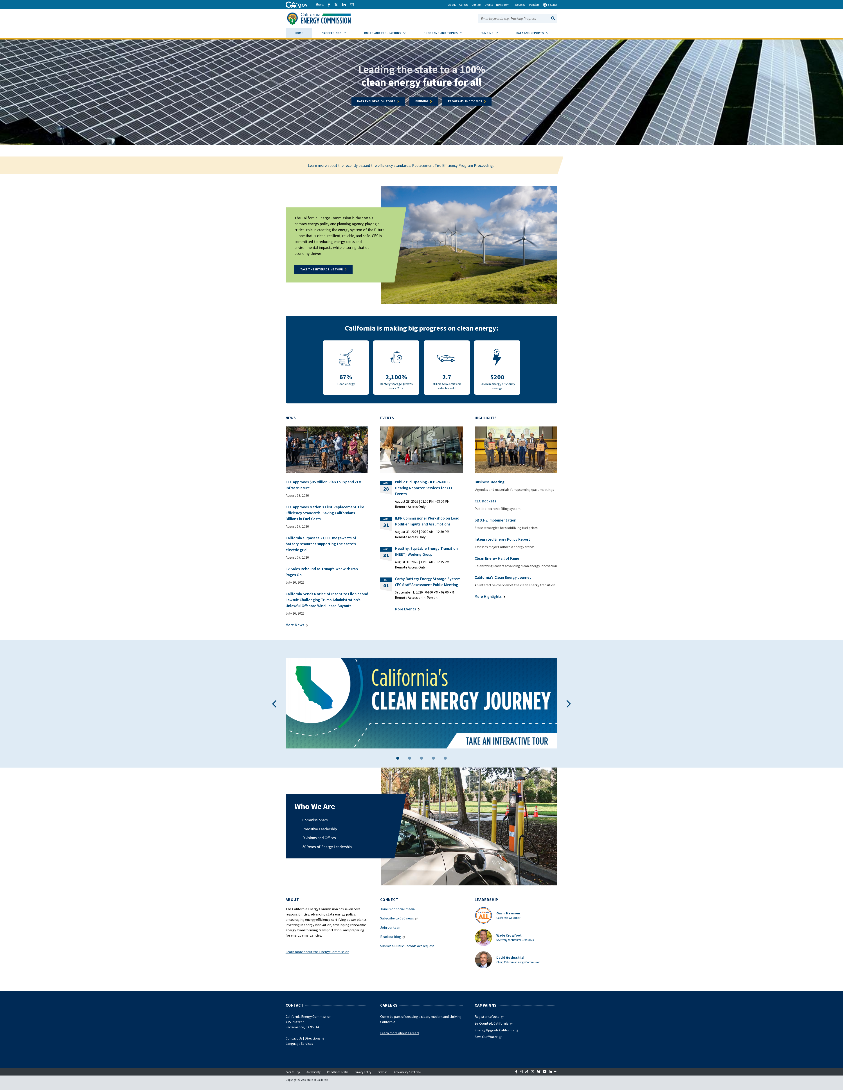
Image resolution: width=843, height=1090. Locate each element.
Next (569, 704)
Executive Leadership (319, 828)
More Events (405, 609)
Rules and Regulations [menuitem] (389, 33)
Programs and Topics (465, 101)
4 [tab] (433, 759)
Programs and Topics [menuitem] (447, 33)
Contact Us (294, 1038)
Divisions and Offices (319, 837)
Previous (274, 704)
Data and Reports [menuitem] (537, 33)
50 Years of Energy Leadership (327, 846)
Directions (312, 1038)
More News (295, 624)
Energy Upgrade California (494, 1030)
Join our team (390, 927)
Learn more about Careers (399, 1033)
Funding (422, 101)
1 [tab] (398, 759)
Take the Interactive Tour (321, 269)
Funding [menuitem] (494, 33)
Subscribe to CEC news (397, 918)
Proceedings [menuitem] (338, 33)
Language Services (299, 1043)
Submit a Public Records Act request (407, 946)
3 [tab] (421, 759)
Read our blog (390, 936)
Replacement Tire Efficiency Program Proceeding (452, 165)
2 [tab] (410, 759)
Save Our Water (486, 1036)
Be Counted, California (491, 1023)
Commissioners (315, 819)
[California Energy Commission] (325, 18)
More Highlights (488, 596)
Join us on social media (397, 909)
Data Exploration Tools (376, 101)
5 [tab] (445, 759)
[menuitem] (299, 34)
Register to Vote (487, 1016)
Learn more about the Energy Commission (317, 952)
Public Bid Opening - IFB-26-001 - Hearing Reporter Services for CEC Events (424, 487)
